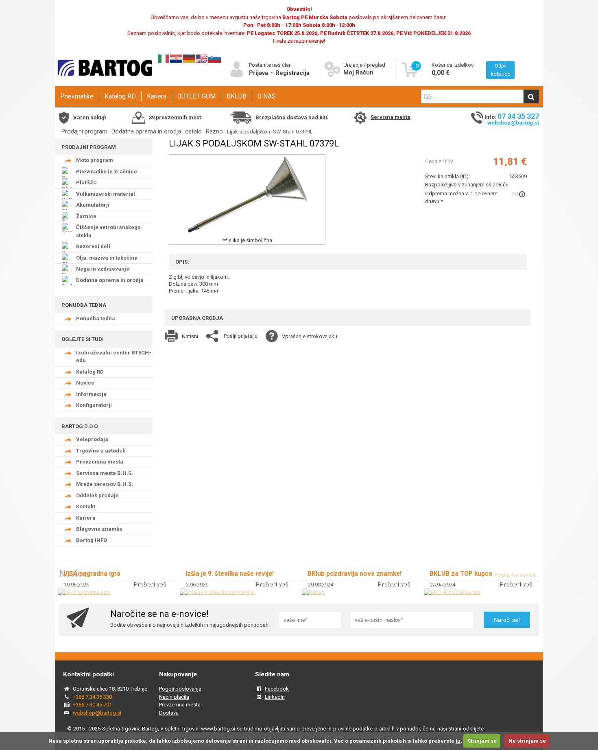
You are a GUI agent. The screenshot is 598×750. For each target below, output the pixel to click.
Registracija (292, 73)
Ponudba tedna (95, 318)
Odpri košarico (500, 70)
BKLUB (237, 96)
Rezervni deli (93, 246)
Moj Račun (358, 72)
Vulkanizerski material (105, 194)
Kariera (156, 96)
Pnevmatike (77, 96)
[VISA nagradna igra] (84, 592)
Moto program (94, 160)
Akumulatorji (92, 205)
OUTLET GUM (196, 96)
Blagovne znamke (99, 529)
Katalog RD (120, 96)
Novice (85, 383)
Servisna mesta (390, 117)
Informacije (91, 394)
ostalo (193, 131)
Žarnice (86, 216)
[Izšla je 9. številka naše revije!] (217, 592)
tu (458, 741)
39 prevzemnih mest (175, 117)
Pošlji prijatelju (241, 336)
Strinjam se (482, 741)
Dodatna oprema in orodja (146, 131)
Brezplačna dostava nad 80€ (291, 117)
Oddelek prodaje (97, 495)
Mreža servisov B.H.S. (104, 484)
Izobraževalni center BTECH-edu (113, 357)
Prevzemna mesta (99, 462)
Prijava (259, 73)
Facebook (277, 689)
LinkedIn (275, 697)
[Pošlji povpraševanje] (519, 194)
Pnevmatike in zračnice (106, 171)
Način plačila (174, 697)
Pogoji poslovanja (180, 689)
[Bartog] (313, 592)
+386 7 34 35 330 (92, 697)
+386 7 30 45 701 (92, 705)
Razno (214, 131)
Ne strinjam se (527, 741)
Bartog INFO (91, 540)
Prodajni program (84, 131)
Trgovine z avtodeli (101, 451)
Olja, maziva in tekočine (106, 258)
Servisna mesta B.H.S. (104, 473)
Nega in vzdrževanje (102, 269)
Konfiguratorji (94, 405)
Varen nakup (89, 117)
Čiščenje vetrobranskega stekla (108, 231)
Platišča (86, 182)
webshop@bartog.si (513, 123)
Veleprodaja (92, 439)
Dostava (169, 713)
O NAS (267, 96)
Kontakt (85, 506)
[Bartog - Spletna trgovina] (104, 84)
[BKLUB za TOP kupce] (452, 592)
